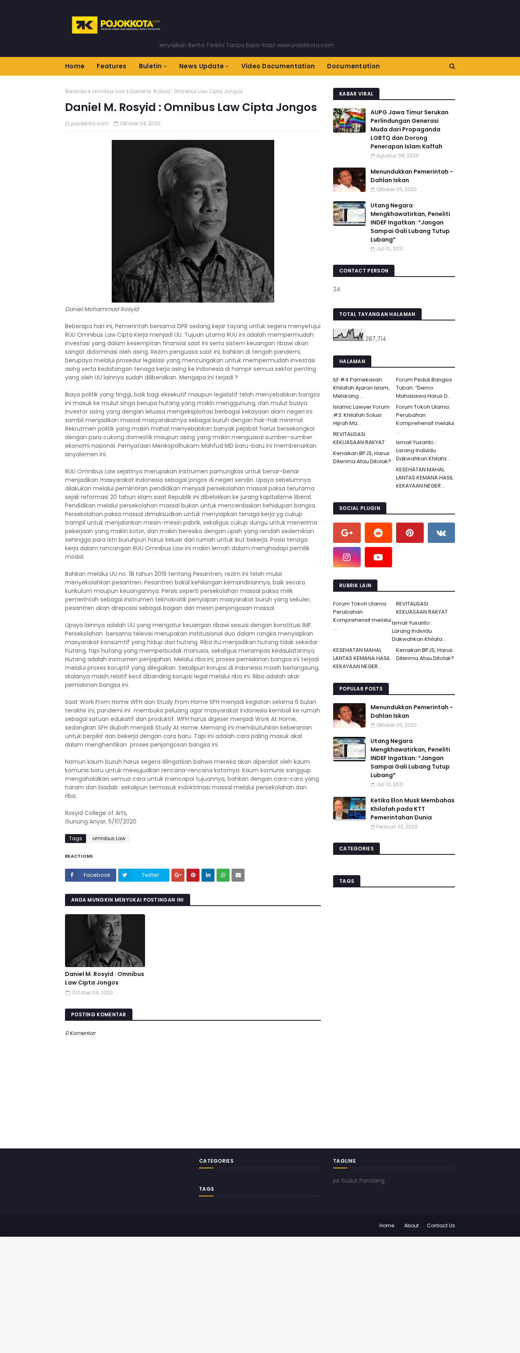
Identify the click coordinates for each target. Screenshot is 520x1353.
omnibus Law (108, 91)
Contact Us (441, 1225)
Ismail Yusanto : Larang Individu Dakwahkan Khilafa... (423, 450)
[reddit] (378, 533)
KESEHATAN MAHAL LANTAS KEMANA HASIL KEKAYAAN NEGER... (424, 478)
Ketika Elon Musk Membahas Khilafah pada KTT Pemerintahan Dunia (412, 808)
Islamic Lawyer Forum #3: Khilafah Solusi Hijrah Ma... (361, 415)
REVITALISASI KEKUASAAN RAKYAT (359, 438)
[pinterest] (410, 533)
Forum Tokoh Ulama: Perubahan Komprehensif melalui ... (425, 419)
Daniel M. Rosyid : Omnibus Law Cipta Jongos (104, 978)
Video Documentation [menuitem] (278, 66)
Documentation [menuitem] (353, 66)
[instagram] (347, 557)
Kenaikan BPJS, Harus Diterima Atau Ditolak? (362, 457)
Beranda (76, 91)
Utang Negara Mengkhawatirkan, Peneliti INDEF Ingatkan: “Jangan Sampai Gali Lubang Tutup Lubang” (410, 222)
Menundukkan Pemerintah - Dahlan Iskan (411, 176)
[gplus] (347, 533)
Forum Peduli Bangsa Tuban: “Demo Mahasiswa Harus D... (424, 388)
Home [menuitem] (74, 66)
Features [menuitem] (111, 66)
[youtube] (378, 557)
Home (386, 1225)
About (411, 1225)
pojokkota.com (89, 123)
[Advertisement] (244, 1294)
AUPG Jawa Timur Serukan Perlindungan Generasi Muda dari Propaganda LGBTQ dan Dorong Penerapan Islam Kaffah (409, 129)
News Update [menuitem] (201, 66)
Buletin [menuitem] (150, 66)
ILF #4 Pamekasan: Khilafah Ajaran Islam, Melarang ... (361, 388)
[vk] (441, 533)
